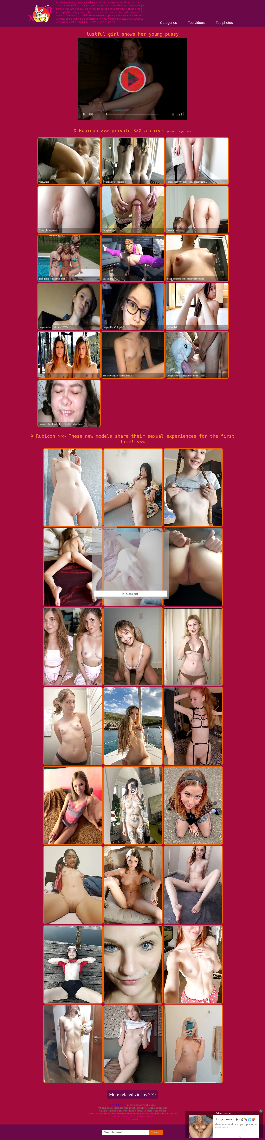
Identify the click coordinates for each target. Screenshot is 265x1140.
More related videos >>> (132, 1094)
